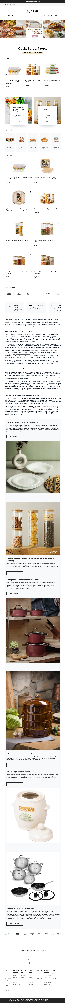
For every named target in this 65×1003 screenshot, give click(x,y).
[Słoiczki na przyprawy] (10, 140)
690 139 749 (9, 5)
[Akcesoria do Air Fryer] (45, 140)
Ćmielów (31, 982)
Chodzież (31, 984)
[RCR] (28, 294)
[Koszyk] (59, 15)
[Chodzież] (57, 294)
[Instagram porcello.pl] (9, 15)
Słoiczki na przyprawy (10, 148)
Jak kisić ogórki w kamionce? (18, 772)
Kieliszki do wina (16, 984)
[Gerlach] (9, 294)
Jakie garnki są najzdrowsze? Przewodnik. (23, 580)
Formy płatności (48, 975)
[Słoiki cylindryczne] (21, 140)
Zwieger (30, 975)
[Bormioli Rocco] (19, 294)
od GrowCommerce (47, 996)
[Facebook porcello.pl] (6, 15)
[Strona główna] (32, 10)
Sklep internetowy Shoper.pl (20, 996)
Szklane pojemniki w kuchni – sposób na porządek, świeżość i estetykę (31, 559)
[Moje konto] (49, 15)
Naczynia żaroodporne (33, 148)
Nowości (23, 975)
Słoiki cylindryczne (22, 148)
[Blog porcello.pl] (12, 15)
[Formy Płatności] (33, 933)
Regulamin (7, 990)
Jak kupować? (8, 978)
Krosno (30, 977)
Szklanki (15, 982)
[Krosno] (38, 294)
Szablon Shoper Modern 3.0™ (35, 996)
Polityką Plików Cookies (45, 999)
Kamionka (15, 980)
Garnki (14, 987)
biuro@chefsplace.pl (20, 5)
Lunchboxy (56, 147)
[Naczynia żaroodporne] (33, 140)
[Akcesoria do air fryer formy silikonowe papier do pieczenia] (32, 29)
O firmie (54, 978)
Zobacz (18, 121)
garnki (6, 357)
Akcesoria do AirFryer (44, 148)
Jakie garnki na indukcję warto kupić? (21, 908)
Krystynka (31, 980)
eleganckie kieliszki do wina (21, 354)
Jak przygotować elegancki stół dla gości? (23, 422)
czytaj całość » (15, 436)
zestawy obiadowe (38, 349)
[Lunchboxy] (56, 140)
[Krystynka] (48, 294)
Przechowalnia (39, 983)
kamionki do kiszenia (53, 350)
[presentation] (7, 74)
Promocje (23, 977)
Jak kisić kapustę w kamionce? (19, 754)
